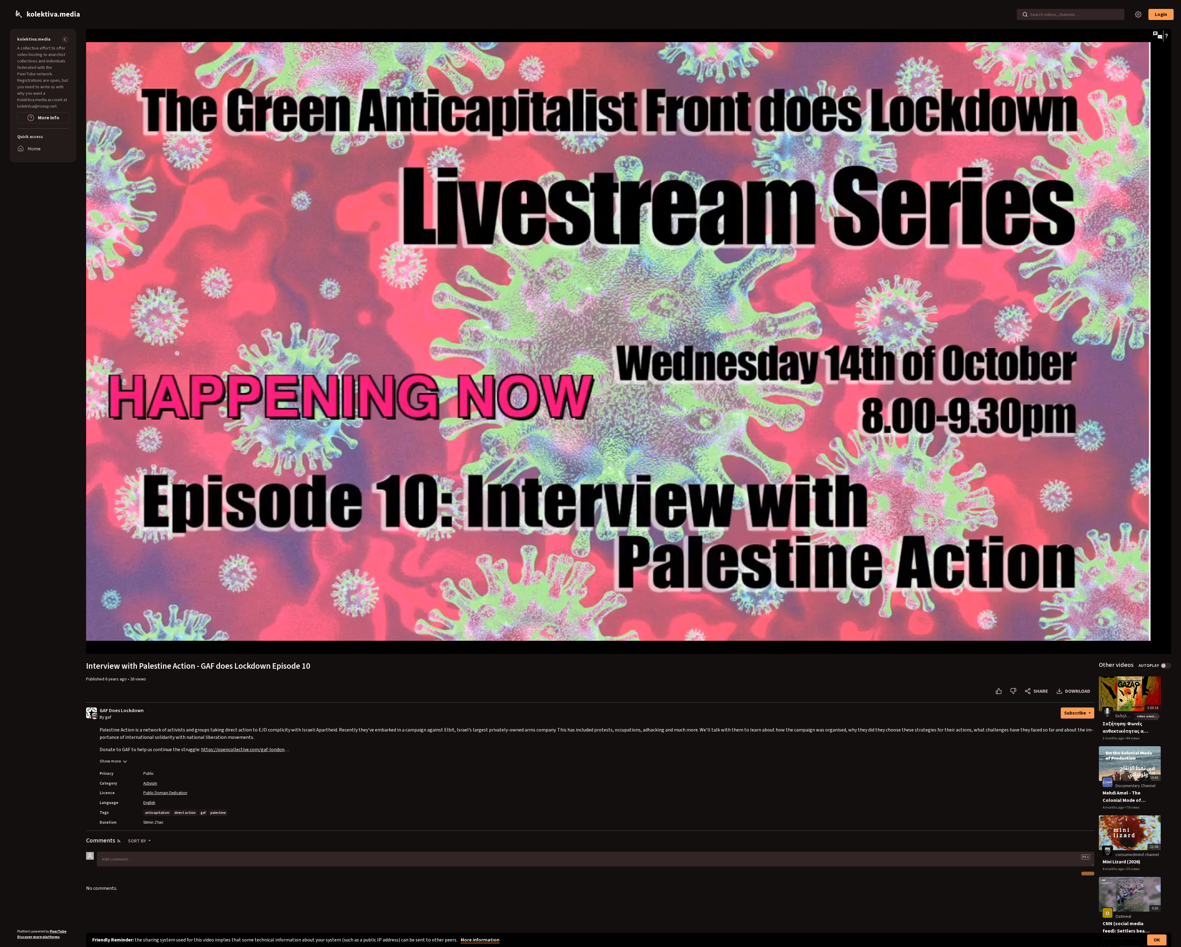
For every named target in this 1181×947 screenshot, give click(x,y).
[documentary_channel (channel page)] (1107, 782)
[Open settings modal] (1138, 14)
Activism (150, 783)
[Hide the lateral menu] (65, 39)
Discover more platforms (38, 937)
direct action (185, 812)
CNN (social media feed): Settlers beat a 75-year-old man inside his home (1127, 927)
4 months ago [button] (1113, 807)
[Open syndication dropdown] (119, 841)
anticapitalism (157, 812)
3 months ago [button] (1113, 738)
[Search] (1025, 14)
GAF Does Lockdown (122, 710)
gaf (203, 812)
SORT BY (137, 841)
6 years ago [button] (116, 679)
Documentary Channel (1135, 786)
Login (1161, 14)
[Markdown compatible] (1085, 857)
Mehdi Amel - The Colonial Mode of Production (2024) (1122, 797)
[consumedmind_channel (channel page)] (1107, 851)
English (149, 803)
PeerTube (58, 931)
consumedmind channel (1137, 855)
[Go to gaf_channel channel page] (94, 715)
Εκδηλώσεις (1126, 716)
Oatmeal (1123, 916)
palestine (218, 812)
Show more (110, 761)
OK (1157, 940)
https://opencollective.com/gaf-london (242, 749)
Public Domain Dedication (165, 793)
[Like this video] (999, 691)
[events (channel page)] (1107, 712)
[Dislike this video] (1013, 691)
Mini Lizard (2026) (1121, 861)
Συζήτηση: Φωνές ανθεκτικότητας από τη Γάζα (1126, 727)
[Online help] (1166, 36)
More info (48, 117)
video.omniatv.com (1149, 716)
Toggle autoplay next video (1165, 666)
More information (480, 940)
